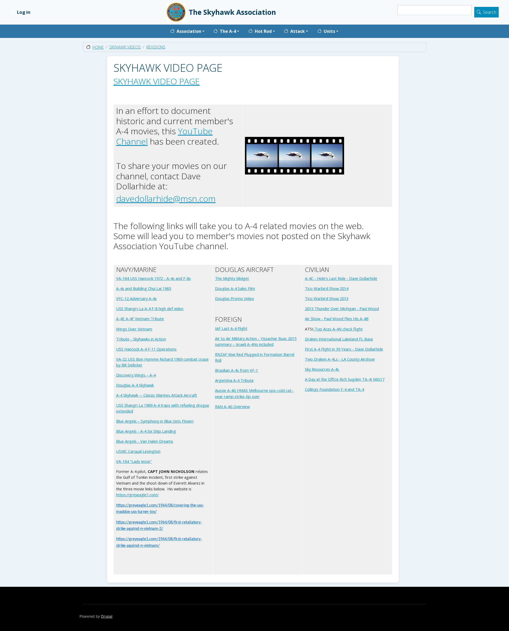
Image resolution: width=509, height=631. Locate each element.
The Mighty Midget (232, 278)
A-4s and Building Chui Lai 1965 (143, 288)
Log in (23, 12)
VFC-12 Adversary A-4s (136, 298)
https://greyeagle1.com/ (137, 494)
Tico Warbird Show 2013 (326, 298)
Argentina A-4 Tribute (234, 380)
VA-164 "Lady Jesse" (134, 461)
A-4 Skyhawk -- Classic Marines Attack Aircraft (156, 395)
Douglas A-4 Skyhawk (135, 385)
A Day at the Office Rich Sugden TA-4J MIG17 (344, 379)
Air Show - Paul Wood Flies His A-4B (336, 318)
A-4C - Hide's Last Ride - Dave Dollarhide (341, 278)
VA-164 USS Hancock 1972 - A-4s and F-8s (153, 278)
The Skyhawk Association (232, 12)
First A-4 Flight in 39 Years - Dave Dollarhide (344, 349)
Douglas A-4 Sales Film (235, 288)
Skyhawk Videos (125, 47)
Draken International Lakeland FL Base (339, 339)
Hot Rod (263, 31)
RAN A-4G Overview (232, 406)
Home (98, 47)
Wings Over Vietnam (134, 329)
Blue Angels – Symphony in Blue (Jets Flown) (155, 421)
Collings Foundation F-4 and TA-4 (334, 389)
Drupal (106, 616)
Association (189, 31)
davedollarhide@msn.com (166, 198)
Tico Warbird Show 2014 (326, 288)
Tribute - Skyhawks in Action (141, 339)
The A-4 (228, 31)
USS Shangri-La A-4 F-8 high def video (149, 308)
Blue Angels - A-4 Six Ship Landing (146, 431)
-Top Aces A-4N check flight (338, 329)
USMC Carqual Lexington (138, 451)
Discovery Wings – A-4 (136, 375)
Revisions (155, 47)
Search (489, 12)
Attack (297, 31)
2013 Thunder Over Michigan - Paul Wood (342, 308)
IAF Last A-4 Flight (231, 328)
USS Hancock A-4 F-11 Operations (146, 349)
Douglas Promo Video (234, 298)
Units (329, 31)
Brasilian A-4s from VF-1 (236, 370)
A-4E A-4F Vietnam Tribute (140, 318)
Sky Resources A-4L (322, 369)
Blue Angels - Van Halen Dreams (144, 441)
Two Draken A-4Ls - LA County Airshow (340, 359)
